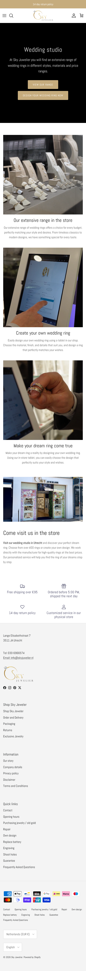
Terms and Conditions (15, 786)
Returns (7, 730)
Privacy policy (11, 773)
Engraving (8, 848)
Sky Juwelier (16, 957)
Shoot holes (10, 854)
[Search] (13, 15)
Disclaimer (9, 780)
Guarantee (9, 860)
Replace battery (12, 842)
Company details (12, 767)
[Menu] (4, 15)
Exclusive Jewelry (13, 736)
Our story (8, 761)
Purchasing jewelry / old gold (19, 823)
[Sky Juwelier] (43, 15)
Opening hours (11, 816)
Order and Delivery (13, 717)
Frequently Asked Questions (19, 867)
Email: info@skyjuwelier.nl (18, 658)
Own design (9, 835)
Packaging (9, 724)
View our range (43, 84)
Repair (6, 829)
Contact (7, 810)
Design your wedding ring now (43, 95)
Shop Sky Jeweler (13, 711)
